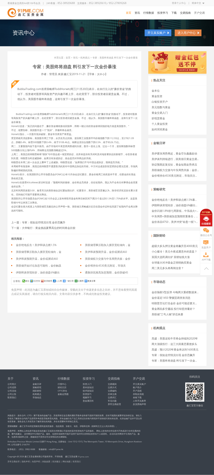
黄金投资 (157, 96)
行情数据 (148, 13)
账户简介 (137, 387)
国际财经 (37, 390)
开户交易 (199, 13)
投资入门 (87, 384)
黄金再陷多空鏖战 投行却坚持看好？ (173, 309)
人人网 (59, 281)
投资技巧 (87, 394)
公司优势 (12, 387)
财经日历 (62, 387)
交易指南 (185, 13)
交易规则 (112, 384)
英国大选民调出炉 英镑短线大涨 (171, 257)
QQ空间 (36, 281)
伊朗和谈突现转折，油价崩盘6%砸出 (38, 272)
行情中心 (62, 384)
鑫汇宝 (39, 290)
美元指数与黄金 (161, 107)
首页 (128, 13)
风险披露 (46, 461)
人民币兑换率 (139, 400)
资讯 (137, 13)
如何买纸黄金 (160, 129)
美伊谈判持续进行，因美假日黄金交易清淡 (177, 159)
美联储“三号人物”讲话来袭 (167, 314)
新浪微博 (48, 281)
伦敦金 (95, 294)
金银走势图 (63, 394)
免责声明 (36, 461)
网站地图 (67, 461)
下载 (174, 13)
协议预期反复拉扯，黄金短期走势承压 (174, 164)
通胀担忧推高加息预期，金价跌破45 (106, 272)
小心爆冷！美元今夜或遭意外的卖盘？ (174, 251)
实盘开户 (206, 247)
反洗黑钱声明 (139, 404)
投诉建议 (56, 461)
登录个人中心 (179, 3)
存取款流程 (138, 394)
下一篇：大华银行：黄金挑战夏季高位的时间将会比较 (43, 228)
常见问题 (112, 400)
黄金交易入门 (160, 113)
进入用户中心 (187, 33)
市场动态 (37, 397)
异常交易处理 (114, 404)
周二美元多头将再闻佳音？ (168, 268)
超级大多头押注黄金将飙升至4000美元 (175, 246)
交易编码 (112, 390)
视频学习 (87, 397)
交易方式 (112, 387)
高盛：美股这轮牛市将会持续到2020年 (175, 338)
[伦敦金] (25, 12)
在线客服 (206, 217)
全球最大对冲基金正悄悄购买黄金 (172, 262)
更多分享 (91, 281)
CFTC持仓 (62, 390)
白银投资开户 (160, 102)
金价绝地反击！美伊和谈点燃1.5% (36, 245)
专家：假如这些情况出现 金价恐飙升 (173, 355)
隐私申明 (26, 461)
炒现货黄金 (158, 118)
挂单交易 (112, 394)
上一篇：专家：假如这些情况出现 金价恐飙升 (38, 222)
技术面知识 (88, 390)
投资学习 (162, 13)
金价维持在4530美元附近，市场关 (105, 265)
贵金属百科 (88, 400)
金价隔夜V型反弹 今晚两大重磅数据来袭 (175, 292)
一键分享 (70, 281)
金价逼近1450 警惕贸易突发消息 (171, 298)
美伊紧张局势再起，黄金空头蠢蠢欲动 (174, 153)
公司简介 (12, 384)
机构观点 (85, 57)
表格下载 (137, 397)
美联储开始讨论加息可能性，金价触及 (38, 265)
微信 (27, 281)
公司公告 (12, 394)
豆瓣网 (81, 281)
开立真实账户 (156, 33)
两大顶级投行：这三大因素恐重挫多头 (174, 344)
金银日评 (37, 384)
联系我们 (12, 397)
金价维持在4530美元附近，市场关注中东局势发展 (181, 175)
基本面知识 (88, 387)
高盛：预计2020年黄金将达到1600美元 (175, 349)
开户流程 (137, 390)
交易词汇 (112, 397)
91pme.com (83, 456)
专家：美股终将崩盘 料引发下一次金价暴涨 (177, 360)
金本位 (156, 90)
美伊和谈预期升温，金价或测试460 (106, 252)
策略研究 (37, 387)
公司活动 (12, 390)
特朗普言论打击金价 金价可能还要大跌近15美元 (180, 303)
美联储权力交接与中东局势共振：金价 (107, 259)
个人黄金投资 (160, 124)
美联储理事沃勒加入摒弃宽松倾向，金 (107, 245)
